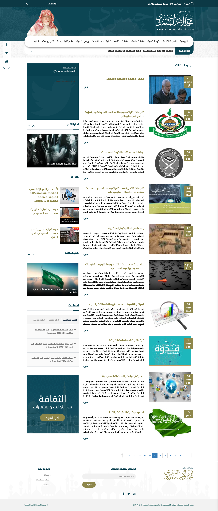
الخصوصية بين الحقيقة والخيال (126, 412)
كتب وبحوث (48, 41)
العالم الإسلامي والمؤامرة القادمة (156, 50)
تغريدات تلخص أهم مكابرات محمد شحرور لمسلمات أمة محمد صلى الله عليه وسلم (115, 190)
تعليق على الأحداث (101, 41)
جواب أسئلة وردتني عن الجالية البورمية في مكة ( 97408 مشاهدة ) (52, 359)
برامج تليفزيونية (65, 41)
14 (170, 455)
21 (134, 455)
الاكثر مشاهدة (70, 320)
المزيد (36, 41)
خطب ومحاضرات (42, 479)
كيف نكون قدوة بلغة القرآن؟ (126, 340)
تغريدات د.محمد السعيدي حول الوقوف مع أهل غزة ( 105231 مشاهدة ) (52, 345)
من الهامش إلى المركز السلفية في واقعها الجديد (55, 163)
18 (150, 455)
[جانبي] (53, 404)
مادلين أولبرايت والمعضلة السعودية (123, 376)
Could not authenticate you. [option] (66, 81)
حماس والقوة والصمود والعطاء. (125, 79)
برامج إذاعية (82, 41)
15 (165, 455)
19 (144, 455)
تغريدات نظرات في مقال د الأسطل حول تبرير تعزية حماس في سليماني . (114, 114)
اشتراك (89, 484)
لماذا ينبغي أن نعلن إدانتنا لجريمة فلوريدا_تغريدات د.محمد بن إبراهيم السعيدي (114, 266)
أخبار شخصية (153, 41)
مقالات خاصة (137, 41)
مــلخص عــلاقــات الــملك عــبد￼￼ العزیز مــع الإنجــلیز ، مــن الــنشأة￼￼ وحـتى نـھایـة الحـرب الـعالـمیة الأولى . (53, 289)
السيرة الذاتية (169, 41)
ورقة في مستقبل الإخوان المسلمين (122, 152)
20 (139, 455)
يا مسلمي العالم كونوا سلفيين (126, 228)
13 (175, 455)
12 (180, 455)
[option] (53, 151)
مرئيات (46, 475)
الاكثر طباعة (39, 320)
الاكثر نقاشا (54, 320)
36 (129, 455)
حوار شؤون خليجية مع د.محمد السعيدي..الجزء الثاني (44, 233)
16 (160, 455)
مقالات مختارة (121, 41)
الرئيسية (183, 41)
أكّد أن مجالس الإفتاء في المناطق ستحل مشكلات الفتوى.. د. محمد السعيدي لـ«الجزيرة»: (43, 195)
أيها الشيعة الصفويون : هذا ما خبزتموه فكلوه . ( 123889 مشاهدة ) (54, 331)
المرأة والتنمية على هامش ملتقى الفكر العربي (116, 304)
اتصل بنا (46, 484)
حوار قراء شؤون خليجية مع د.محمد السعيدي (44, 211)
